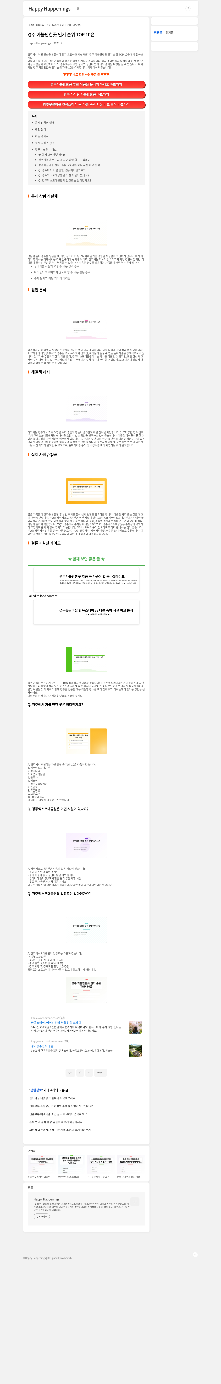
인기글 (169, 32)
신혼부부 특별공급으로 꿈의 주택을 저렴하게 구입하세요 (62, 1106)
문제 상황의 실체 (45, 122)
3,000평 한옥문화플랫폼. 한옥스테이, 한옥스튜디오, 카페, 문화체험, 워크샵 (72, 1050)
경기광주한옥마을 (42, 1046)
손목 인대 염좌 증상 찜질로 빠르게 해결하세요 (55, 1122)
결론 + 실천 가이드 (46, 150)
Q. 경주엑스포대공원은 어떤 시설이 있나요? (63, 175)
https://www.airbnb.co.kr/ (45, 1018)
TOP (195, 1254)
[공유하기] (80, 1073)
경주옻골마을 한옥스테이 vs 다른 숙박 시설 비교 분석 (69, 165)
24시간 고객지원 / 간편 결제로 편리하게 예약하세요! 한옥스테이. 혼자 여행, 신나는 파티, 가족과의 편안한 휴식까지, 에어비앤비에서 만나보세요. (76, 1028)
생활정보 (36, 1090)
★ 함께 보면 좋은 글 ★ (51, 155)
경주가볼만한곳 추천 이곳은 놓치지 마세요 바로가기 (86, 84)
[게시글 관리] (89, 1073)
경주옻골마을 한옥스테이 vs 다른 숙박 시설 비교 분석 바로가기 (86, 104)
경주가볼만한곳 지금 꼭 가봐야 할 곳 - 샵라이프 (65, 160)
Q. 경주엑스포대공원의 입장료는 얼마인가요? (64, 180)
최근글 (158, 32)
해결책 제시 (42, 136)
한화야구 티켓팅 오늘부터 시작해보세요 (52, 1098)
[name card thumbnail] (134, 1201)
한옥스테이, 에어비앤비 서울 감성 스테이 (56, 1023)
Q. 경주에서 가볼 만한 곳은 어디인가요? (61, 170)
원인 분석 (40, 129)
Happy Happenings (49, 8)
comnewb (66, 1257)
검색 (188, 8)
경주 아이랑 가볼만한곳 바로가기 (86, 94)
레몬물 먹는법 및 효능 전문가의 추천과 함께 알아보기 (60, 1130)
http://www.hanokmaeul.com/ (47, 1041)
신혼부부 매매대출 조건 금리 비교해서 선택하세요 (58, 1114)
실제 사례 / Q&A (44, 143)
